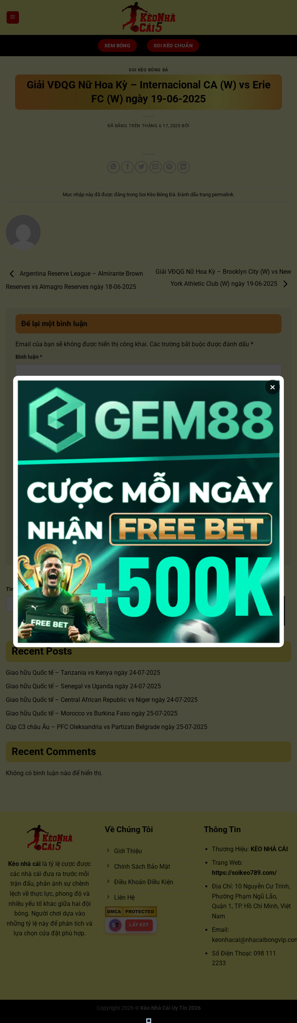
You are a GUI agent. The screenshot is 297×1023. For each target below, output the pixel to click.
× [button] (272, 387)
